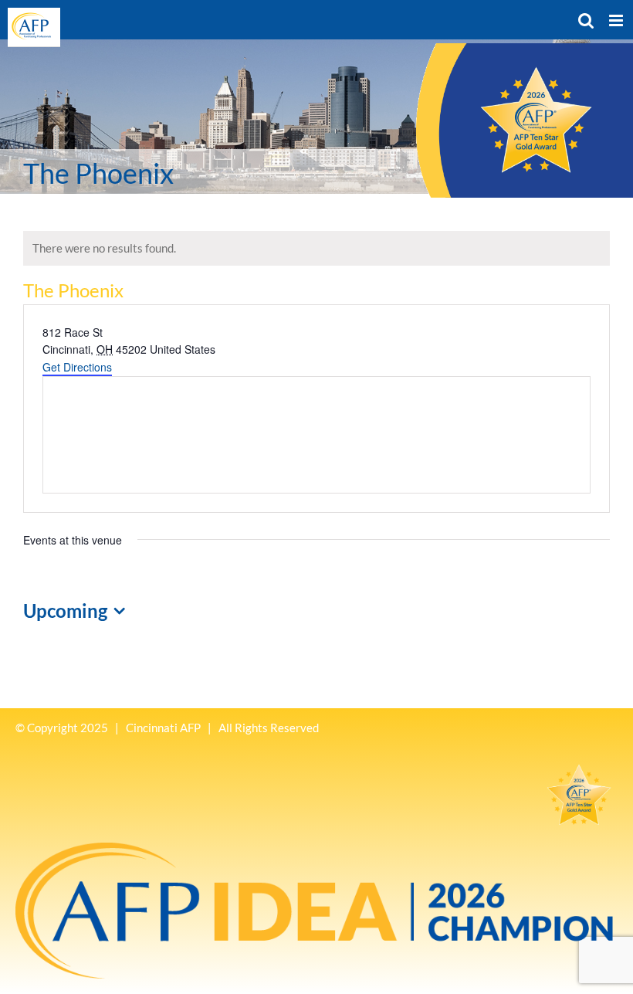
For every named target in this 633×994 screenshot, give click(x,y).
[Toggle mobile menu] (617, 20)
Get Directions (77, 367)
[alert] (316, 248)
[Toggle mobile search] (586, 20)
